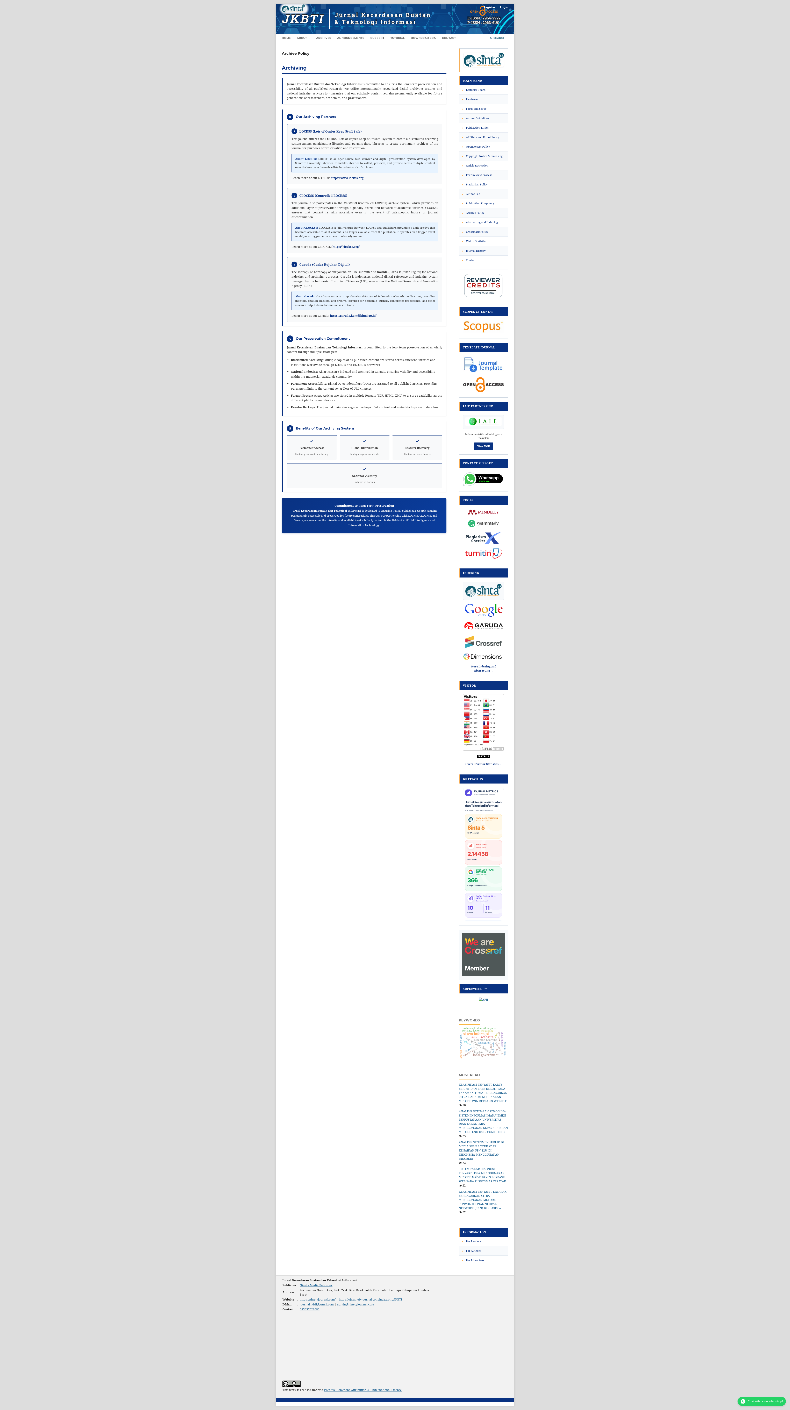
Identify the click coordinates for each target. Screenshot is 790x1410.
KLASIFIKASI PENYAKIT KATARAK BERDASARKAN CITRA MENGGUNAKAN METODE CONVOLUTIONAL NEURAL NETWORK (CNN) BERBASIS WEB (483, 1200)
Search (499, 38)
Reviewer (470, 99)
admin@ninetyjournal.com (355, 1304)
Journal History (474, 251)
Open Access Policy (476, 146)
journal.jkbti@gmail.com (317, 1304)
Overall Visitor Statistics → (483, 764)
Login (504, 7)
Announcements (350, 38)
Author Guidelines (475, 118)
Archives (323, 38)
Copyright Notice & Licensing (482, 156)
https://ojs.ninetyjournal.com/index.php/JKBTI (370, 1299)
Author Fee (471, 194)
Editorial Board (474, 90)
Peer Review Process (477, 175)
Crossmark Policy (475, 232)
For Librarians (473, 1260)
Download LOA (423, 38)
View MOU (483, 446)
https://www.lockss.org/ (347, 178)
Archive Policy (473, 213)
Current (377, 38)
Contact (449, 38)
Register (489, 7)
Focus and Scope (474, 109)
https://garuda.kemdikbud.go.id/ (353, 316)
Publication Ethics (475, 127)
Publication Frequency (478, 203)
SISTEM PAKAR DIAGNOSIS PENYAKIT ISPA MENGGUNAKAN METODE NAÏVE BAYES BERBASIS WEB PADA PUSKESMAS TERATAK (482, 1175)
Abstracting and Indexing (480, 222)
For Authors (471, 1251)
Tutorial (397, 38)
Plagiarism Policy (475, 184)
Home (286, 38)
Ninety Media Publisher (316, 1285)
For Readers (471, 1241)
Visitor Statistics (474, 241)
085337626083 (309, 1309)
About (302, 38)
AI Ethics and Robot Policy (480, 137)
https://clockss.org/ (346, 247)
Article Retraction (475, 165)
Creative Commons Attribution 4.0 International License (363, 1390)
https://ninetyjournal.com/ (318, 1299)
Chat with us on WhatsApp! (765, 1401)
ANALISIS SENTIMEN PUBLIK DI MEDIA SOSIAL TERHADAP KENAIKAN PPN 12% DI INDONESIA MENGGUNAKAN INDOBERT (481, 1150)
